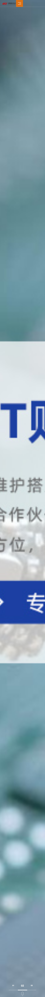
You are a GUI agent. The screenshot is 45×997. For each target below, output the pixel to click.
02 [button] (22, 985)
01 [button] (13, 985)
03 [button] (31, 985)
